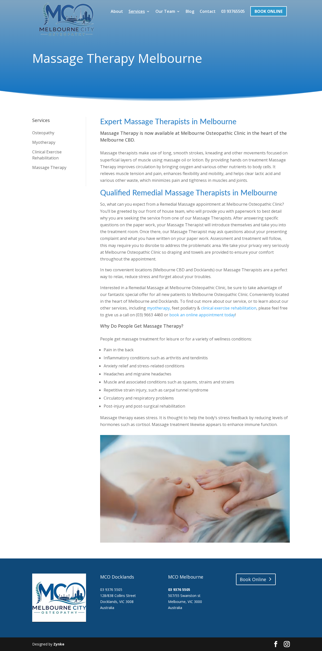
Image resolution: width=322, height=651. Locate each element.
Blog (190, 11)
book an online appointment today (202, 315)
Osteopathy (43, 133)
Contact (208, 11)
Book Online (269, 11)
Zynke (58, 644)
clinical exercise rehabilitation (228, 308)
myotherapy (158, 308)
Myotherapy (43, 142)
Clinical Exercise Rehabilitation (47, 155)
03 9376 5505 (179, 589)
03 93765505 (233, 11)
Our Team (165, 11)
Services (137, 11)
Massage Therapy (49, 167)
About (117, 11)
